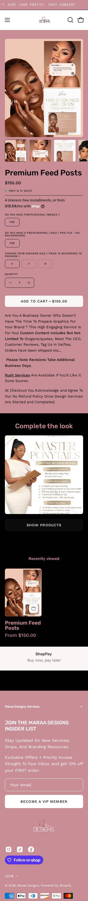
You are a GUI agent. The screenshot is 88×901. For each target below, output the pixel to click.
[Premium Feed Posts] (16, 151)
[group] (44, 603)
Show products (44, 525)
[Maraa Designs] (44, 20)
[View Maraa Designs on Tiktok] (19, 849)
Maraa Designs (28, 885)
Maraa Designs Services (22, 706)
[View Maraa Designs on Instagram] (8, 849)
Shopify (65, 885)
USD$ (9, 876)
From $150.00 (20, 635)
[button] (69, 19)
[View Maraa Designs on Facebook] (31, 849)
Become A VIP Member (44, 801)
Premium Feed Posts (23, 625)
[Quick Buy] (33, 608)
